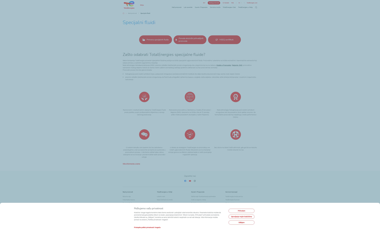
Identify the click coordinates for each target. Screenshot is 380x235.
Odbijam (242, 222)
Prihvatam (241, 211)
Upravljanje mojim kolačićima (241, 217)
